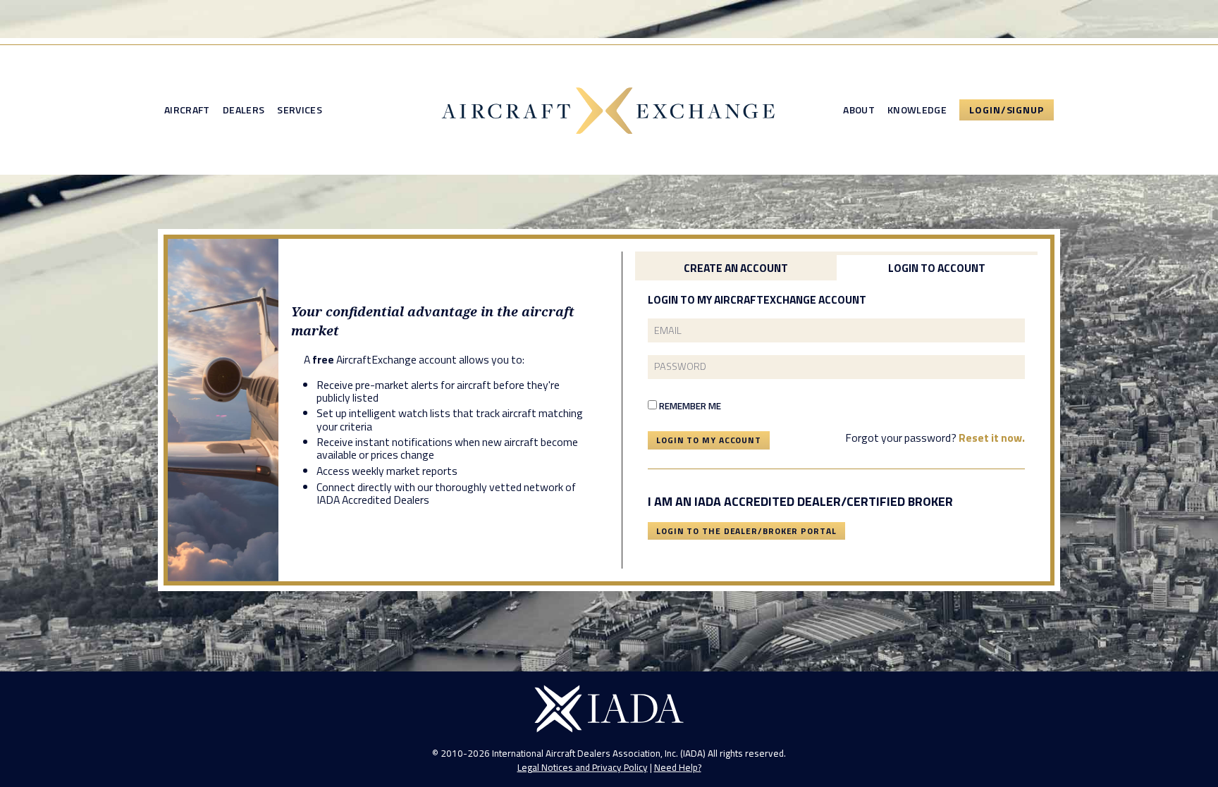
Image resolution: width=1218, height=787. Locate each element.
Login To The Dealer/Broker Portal (746, 531)
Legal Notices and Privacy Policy (582, 767)
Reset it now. (992, 437)
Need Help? (677, 767)
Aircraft (187, 110)
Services (299, 110)
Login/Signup (1006, 109)
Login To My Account (708, 440)
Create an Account (736, 267)
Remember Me (689, 406)
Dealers (243, 110)
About (859, 110)
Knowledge (917, 110)
